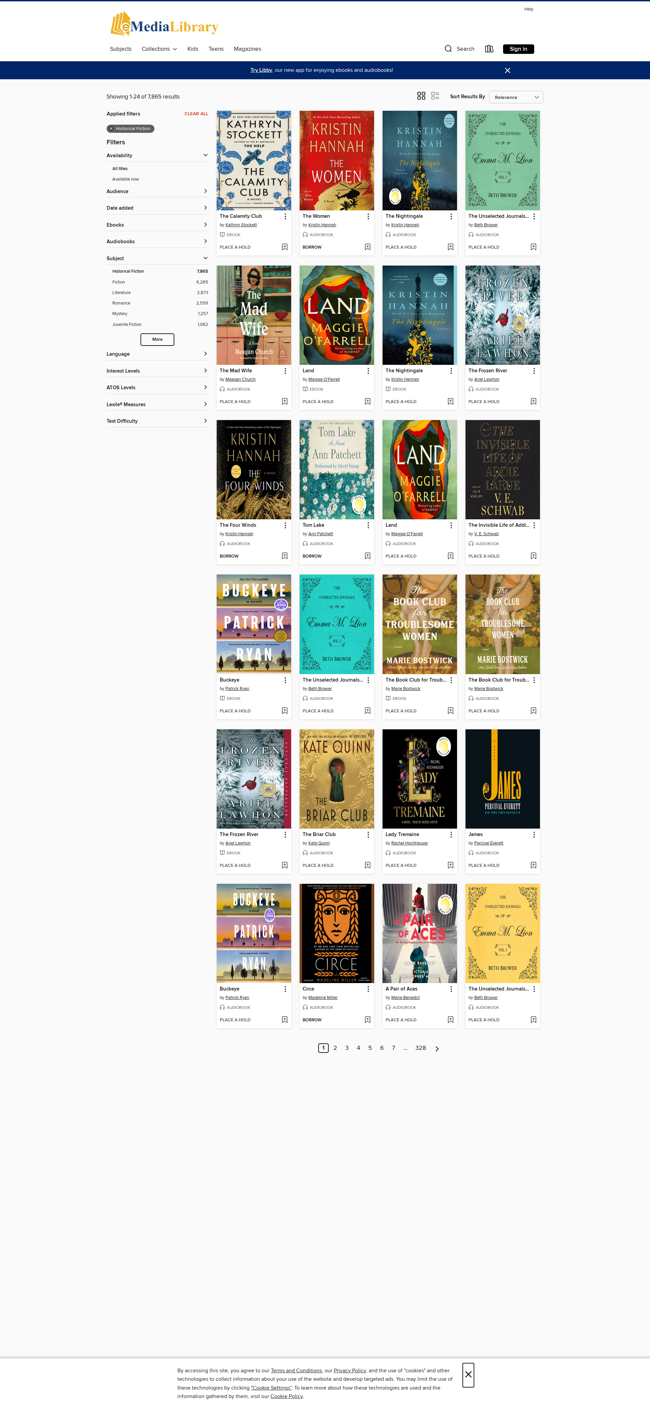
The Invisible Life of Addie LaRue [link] (499, 525)
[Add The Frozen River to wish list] (533, 402)
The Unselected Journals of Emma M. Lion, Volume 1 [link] (499, 216)
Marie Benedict (405, 997)
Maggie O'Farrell (324, 379)
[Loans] (489, 50)
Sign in (518, 49)
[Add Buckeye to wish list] (284, 711)
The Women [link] (316, 216)
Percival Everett (488, 843)
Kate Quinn (319, 843)
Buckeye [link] (229, 680)
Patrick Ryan (237, 688)
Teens (216, 49)
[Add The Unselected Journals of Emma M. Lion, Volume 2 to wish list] (367, 711)
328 (420, 1048)
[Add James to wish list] (533, 865)
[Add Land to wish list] (367, 402)
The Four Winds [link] (238, 525)
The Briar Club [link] (319, 835)
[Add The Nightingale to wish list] (450, 247)
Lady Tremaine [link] (402, 835)
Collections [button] (157, 49)
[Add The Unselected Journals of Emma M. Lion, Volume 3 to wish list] (533, 1020)
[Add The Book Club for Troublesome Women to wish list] (450, 711)
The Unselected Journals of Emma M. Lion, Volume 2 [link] (334, 680)
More (157, 339)
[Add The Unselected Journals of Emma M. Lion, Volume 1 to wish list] (533, 247)
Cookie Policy (286, 1396)
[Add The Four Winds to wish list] (284, 556)
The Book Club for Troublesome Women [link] (417, 680)
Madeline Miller (323, 997)
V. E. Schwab (486, 534)
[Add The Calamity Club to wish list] (284, 247)
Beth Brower (486, 225)
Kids (193, 49)
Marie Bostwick (405, 688)
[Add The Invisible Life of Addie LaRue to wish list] (533, 556)
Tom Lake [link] (313, 525)
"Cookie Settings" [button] (271, 1387)
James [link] (476, 835)
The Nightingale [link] (404, 216)
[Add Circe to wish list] (367, 1020)
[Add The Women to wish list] (367, 247)
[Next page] (437, 1048)
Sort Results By (467, 96)
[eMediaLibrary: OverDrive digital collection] (165, 23)
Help (528, 9)
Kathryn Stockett (241, 225)
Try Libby (261, 70)
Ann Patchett (320, 534)
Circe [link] (308, 989)
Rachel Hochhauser (409, 843)
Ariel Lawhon (486, 379)
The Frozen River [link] (488, 371)
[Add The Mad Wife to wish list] (284, 402)
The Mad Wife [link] (236, 371)
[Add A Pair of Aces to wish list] (450, 1020)
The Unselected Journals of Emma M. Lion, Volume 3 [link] (499, 989)
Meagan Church (240, 379)
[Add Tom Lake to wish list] (367, 556)
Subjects (121, 49)
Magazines (247, 49)
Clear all (196, 114)
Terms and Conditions (296, 1370)
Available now (125, 179)
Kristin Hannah (322, 225)
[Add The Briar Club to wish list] (367, 865)
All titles (120, 169)
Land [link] (308, 371)
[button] (458, 50)
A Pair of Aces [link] (401, 989)
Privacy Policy (350, 1370)
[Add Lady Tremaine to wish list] (450, 865)
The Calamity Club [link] (241, 216)
